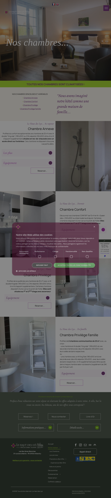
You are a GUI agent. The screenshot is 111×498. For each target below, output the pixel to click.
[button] (26, 271)
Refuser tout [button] (42, 265)
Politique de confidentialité (58, 246)
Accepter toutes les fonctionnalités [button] (74, 265)
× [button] (94, 227)
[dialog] (55, 249)
